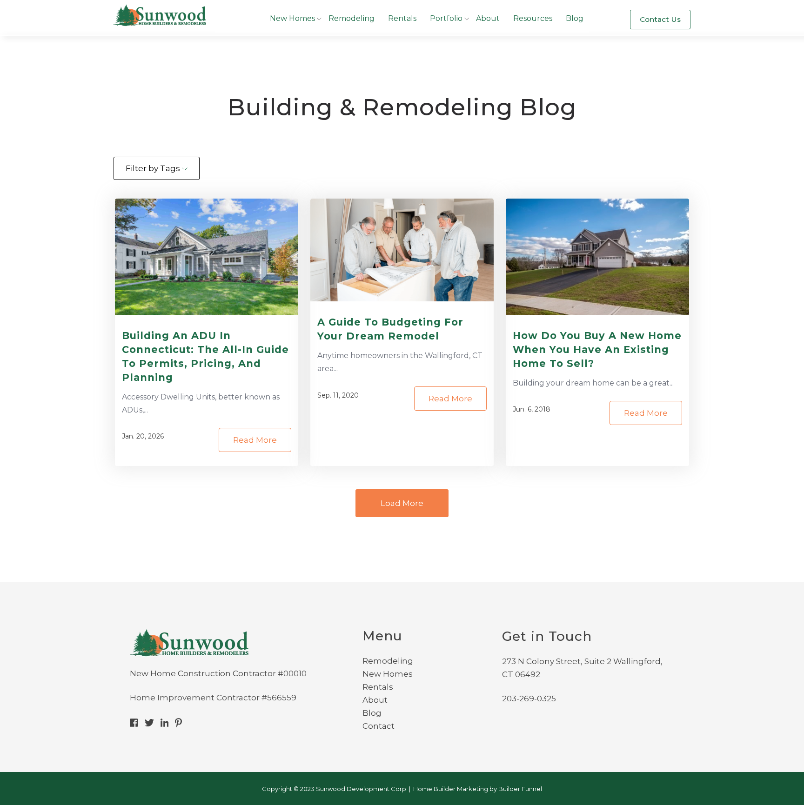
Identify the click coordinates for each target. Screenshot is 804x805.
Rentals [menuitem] (377, 687)
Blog (574, 18)
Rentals (402, 18)
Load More (402, 503)
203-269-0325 (529, 698)
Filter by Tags (154, 168)
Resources (532, 18)
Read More (255, 440)
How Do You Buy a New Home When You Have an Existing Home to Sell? (597, 349)
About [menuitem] (375, 700)
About (488, 18)
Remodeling (351, 18)
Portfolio (446, 18)
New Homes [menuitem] (387, 674)
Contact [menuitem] (378, 726)
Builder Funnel (520, 788)
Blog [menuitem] (372, 713)
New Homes (292, 18)
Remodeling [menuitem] (387, 660)
